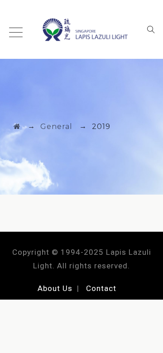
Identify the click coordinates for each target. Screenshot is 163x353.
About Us (55, 288)
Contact (101, 288)
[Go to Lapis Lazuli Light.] (17, 126)
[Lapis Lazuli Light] (81, 29)
